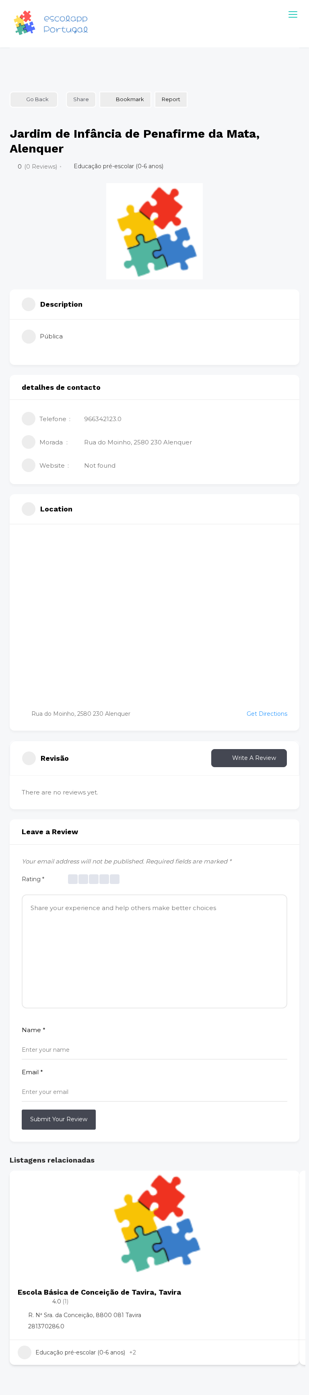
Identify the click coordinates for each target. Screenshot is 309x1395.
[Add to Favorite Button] (285, 1185)
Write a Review (254, 758)
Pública (51, 336)
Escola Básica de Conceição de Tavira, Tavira (99, 1292)
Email (32, 1072)
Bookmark (130, 99)
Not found (99, 465)
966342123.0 (103, 419)
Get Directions (267, 713)
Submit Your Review (58, 1119)
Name (33, 1030)
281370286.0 (46, 1326)
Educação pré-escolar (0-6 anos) (118, 166)
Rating (33, 879)
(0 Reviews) (40, 166)
